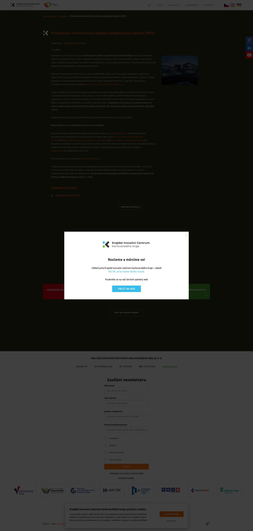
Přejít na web (126, 288)
